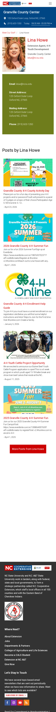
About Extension (13, 636)
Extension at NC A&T (15, 659)
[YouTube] (20, 702)
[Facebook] (7, 702)
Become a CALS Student (17, 655)
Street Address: (18, 92)
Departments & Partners (17, 645)
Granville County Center (21, 12)
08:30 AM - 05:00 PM (40, 23)
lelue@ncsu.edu (35, 57)
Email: (12, 84)
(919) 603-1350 (14, 23)
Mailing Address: (18, 108)
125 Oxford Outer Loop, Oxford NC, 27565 (26, 18)
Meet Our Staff (8, 33)
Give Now (10, 664)
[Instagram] (14, 702)
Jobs (7, 641)
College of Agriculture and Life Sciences (26, 650)
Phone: (13, 124)
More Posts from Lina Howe (28, 448)
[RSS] (26, 702)
